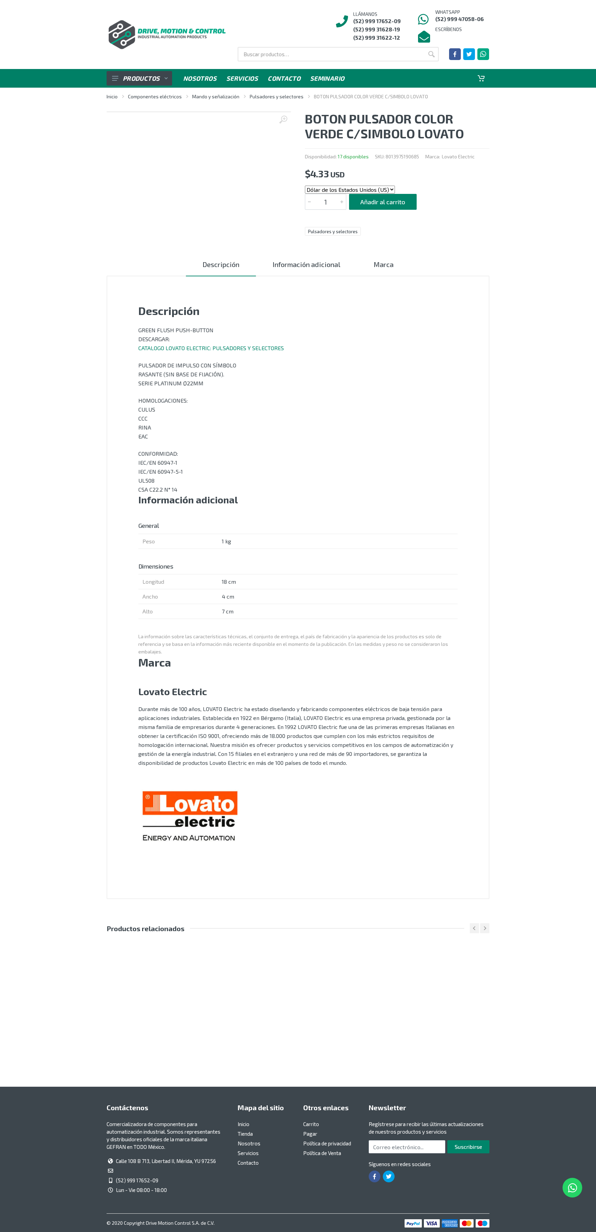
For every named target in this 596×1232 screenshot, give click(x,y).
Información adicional (306, 264)
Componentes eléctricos (155, 96)
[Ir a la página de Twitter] (469, 54)
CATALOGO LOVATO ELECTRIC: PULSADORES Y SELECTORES (211, 348)
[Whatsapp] (483, 54)
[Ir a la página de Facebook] (455, 54)
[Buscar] (431, 54)
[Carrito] (481, 78)
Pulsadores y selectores (277, 96)
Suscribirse (468, 1146)
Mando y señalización (215, 96)
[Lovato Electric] (190, 818)
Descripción (220, 264)
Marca (384, 264)
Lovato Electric (458, 156)
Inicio (112, 96)
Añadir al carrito (382, 202)
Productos (141, 78)
